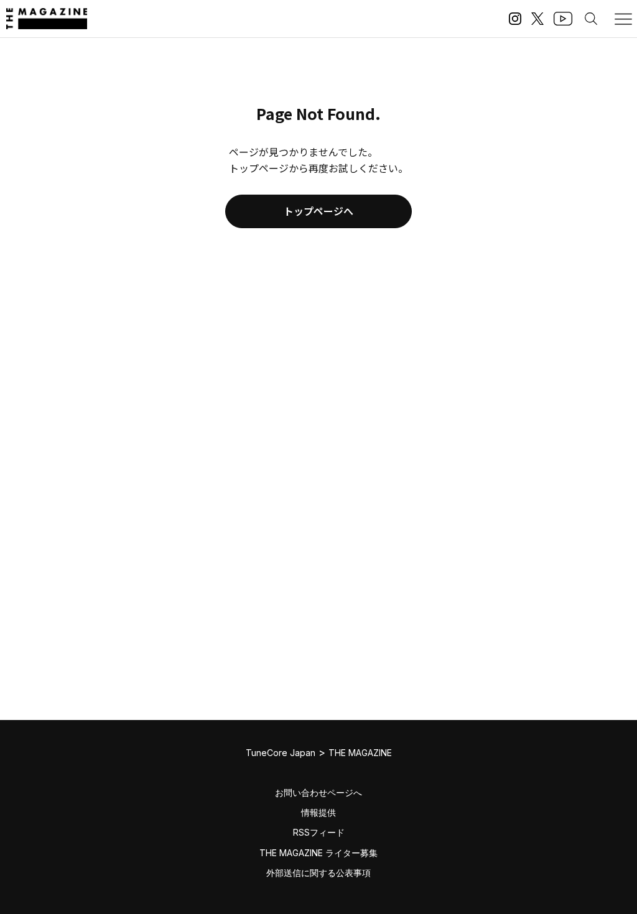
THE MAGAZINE (360, 752)
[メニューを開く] (623, 18)
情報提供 (318, 812)
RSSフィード (319, 832)
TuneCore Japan (280, 752)
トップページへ (318, 210)
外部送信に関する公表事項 (318, 872)
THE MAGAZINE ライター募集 (318, 852)
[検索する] (591, 18)
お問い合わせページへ (318, 792)
